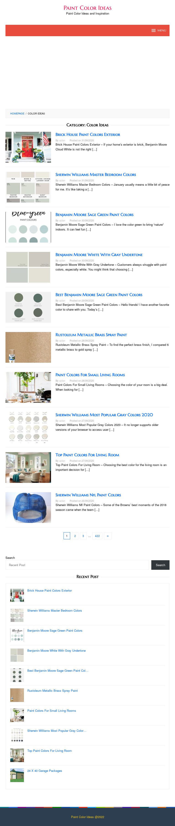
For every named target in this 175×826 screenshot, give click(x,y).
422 (97, 536)
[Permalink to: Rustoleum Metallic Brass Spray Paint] (28, 347)
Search (10, 557)
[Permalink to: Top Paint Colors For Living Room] (28, 467)
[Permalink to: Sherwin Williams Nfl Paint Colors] (28, 507)
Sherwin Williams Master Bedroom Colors (96, 174)
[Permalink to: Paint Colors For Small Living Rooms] (28, 387)
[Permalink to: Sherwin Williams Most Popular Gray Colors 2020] (28, 427)
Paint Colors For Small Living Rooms (90, 374)
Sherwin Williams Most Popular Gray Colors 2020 (104, 414)
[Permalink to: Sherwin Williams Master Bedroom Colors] (28, 187)
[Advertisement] (87, 75)
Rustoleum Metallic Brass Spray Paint (91, 334)
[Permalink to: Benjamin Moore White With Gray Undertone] (28, 267)
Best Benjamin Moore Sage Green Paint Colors (99, 294)
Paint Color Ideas (88, 7)
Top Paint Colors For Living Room (87, 454)
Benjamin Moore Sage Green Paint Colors (95, 214)
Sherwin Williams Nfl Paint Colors (88, 494)
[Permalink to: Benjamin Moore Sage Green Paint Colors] (28, 227)
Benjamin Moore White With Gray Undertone (99, 254)
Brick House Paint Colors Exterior (88, 134)
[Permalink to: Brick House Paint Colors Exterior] (28, 146)
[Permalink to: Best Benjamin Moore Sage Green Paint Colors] (28, 307)
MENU (161, 30)
